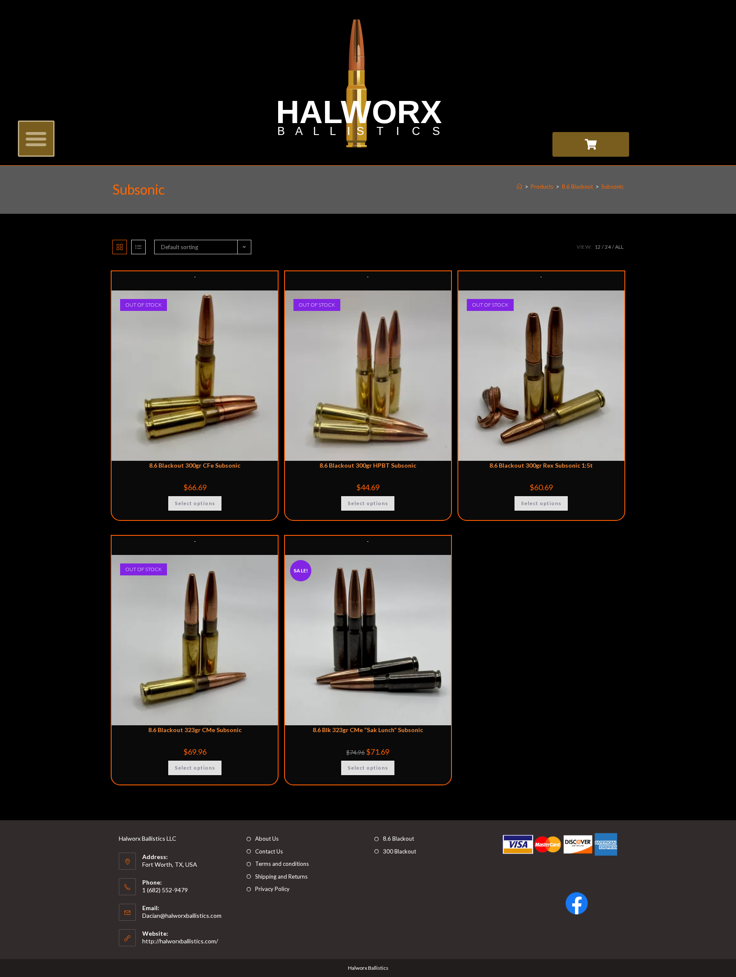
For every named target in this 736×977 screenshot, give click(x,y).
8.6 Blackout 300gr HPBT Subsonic (367, 465)
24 (608, 247)
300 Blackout (399, 851)
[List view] (138, 247)
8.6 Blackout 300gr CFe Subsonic (194, 465)
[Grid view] (119, 247)
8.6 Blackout (398, 838)
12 (598, 247)
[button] (36, 139)
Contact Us (269, 851)
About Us (267, 838)
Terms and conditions (282, 863)
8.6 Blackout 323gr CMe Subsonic (195, 729)
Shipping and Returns (281, 876)
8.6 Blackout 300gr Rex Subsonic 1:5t (541, 465)
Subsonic (612, 186)
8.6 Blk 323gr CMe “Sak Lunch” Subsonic (368, 729)
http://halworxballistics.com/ (180, 941)
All (619, 247)
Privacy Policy (272, 888)
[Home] (519, 186)
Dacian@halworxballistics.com (181, 915)
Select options (195, 503)
